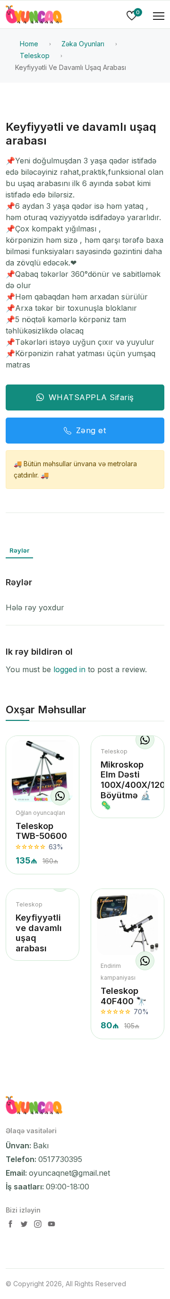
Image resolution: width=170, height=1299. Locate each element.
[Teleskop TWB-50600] (42, 771)
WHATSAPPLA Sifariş (91, 397)
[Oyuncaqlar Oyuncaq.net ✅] (34, 16)
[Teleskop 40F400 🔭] (127, 924)
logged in (69, 669)
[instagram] (38, 1226)
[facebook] (11, 1226)
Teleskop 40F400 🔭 (123, 996)
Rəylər (19, 550)
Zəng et (91, 430)
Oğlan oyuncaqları (40, 812)
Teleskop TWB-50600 (41, 831)
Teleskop (114, 751)
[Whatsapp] (60, 795)
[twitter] (25, 1226)
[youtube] (51, 1226)
